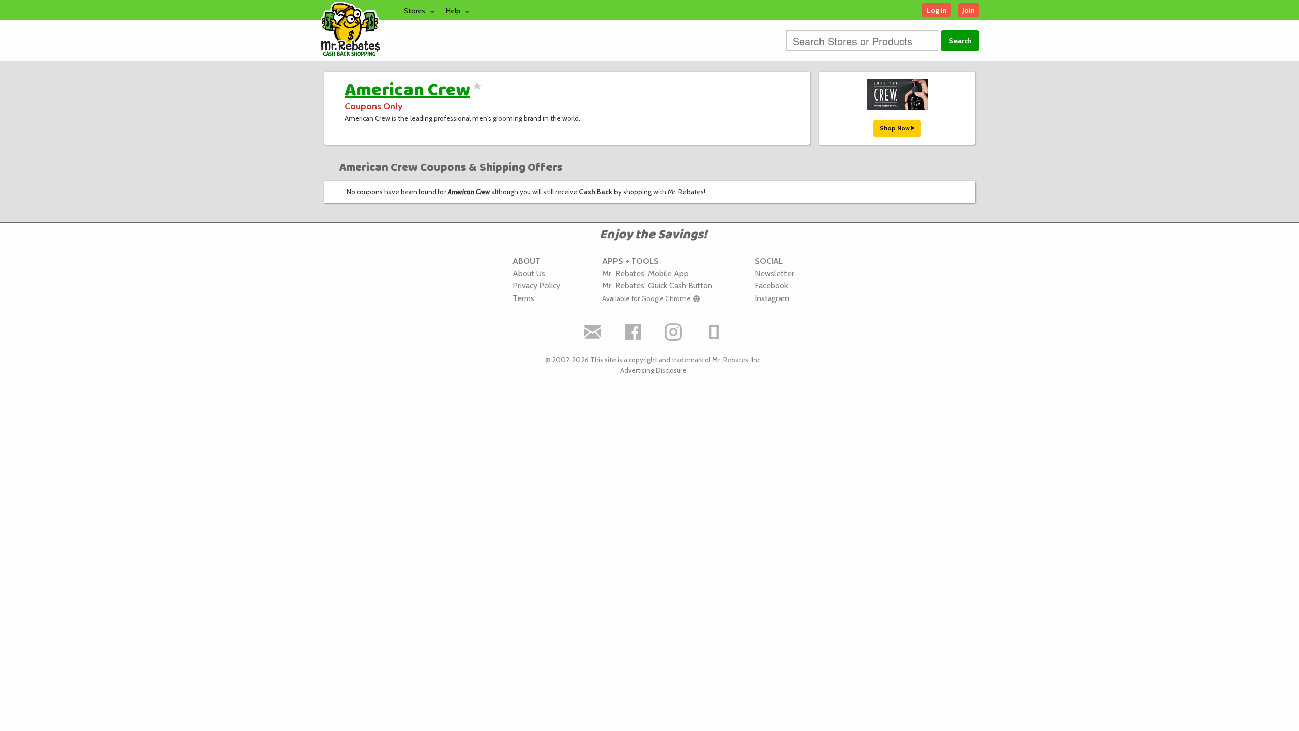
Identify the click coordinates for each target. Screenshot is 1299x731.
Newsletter (774, 273)
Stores (414, 10)
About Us (528, 273)
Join (968, 10)
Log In (937, 10)
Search (960, 40)
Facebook (771, 285)
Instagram (772, 298)
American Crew (407, 90)
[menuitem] (416, 10)
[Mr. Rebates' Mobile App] (714, 332)
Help (453, 10)
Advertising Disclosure (653, 370)
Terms (523, 298)
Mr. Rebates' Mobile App (645, 273)
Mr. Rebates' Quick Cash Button (657, 285)
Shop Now (895, 128)
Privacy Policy (536, 285)
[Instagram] (674, 332)
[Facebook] (633, 332)
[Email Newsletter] (592, 332)
